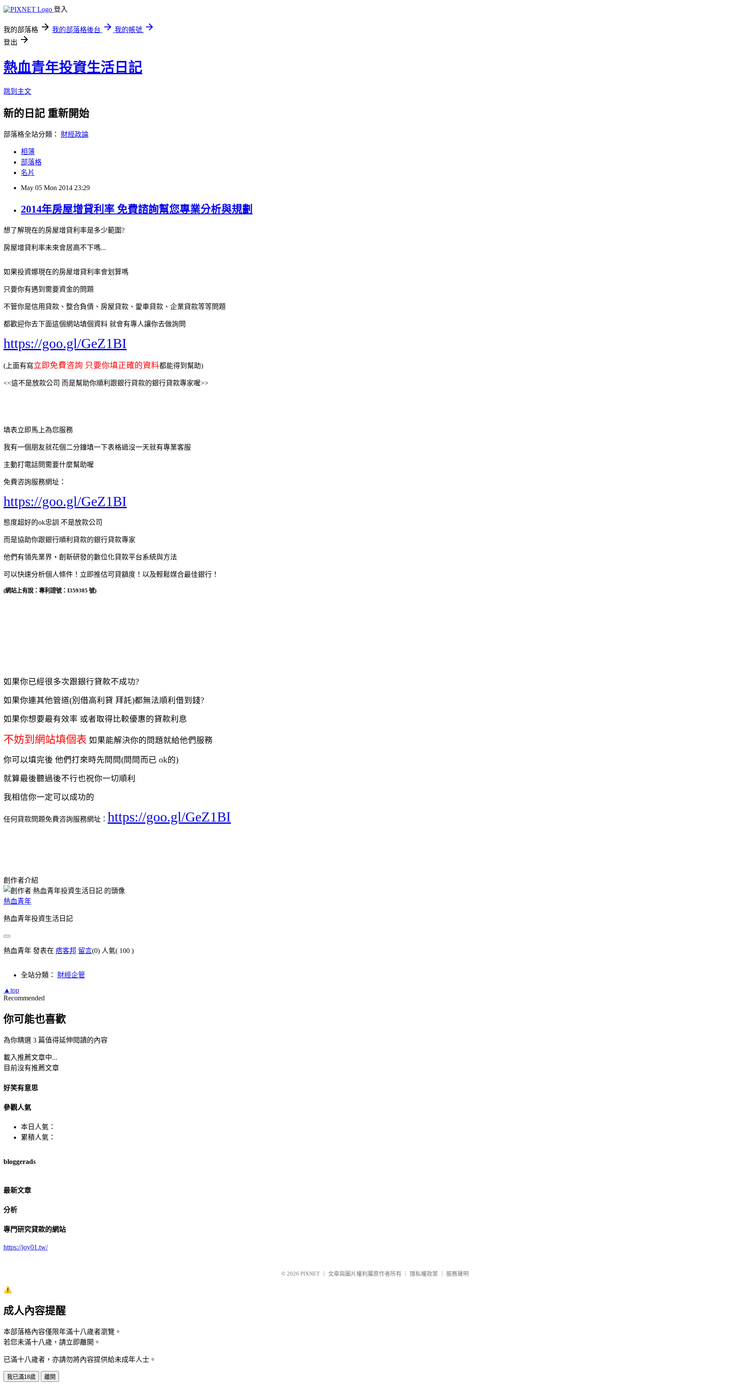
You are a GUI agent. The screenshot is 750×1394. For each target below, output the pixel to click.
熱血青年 (17, 901)
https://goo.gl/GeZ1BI (65, 343)
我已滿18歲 (21, 1377)
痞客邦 (66, 950)
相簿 (28, 151)
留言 (85, 950)
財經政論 (75, 134)
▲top (11, 990)
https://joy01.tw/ (25, 1247)
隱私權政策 (424, 1273)
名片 (28, 172)
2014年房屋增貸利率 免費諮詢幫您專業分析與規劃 (137, 209)
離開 (50, 1377)
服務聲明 (457, 1273)
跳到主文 (17, 91)
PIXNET (310, 1273)
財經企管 (71, 975)
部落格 (31, 162)
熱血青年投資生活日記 (72, 67)
